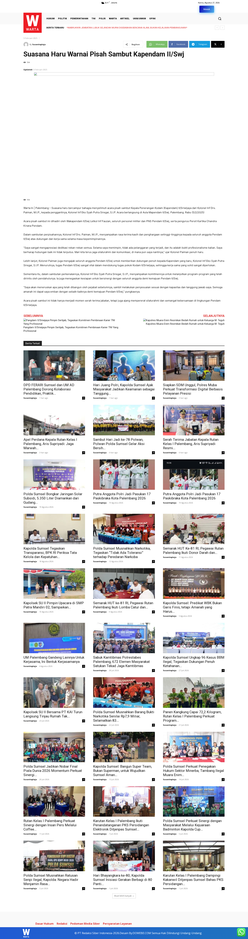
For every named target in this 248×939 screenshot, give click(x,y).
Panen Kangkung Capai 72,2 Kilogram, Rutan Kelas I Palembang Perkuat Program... (192, 716)
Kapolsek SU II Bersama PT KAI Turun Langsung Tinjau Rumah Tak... (52, 714)
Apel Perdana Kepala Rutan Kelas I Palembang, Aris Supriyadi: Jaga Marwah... (50, 444)
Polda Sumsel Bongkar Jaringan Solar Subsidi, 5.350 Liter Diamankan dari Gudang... (52, 498)
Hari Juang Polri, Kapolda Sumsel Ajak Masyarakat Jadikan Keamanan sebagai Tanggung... (124, 389)
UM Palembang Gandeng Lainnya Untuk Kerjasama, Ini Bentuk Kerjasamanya (53, 659)
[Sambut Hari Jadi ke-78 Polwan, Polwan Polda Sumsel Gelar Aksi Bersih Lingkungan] (124, 420)
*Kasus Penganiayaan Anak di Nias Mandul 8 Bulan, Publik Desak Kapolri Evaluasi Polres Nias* (112, 27)
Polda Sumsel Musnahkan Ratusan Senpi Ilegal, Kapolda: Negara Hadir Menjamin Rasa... (50, 879)
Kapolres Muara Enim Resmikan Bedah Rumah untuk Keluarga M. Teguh (185, 323)
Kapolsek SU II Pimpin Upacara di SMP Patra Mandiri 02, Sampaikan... (53, 605)
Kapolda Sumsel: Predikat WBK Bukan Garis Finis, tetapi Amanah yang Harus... (192, 607)
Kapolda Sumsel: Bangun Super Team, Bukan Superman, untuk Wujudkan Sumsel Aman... (122, 770)
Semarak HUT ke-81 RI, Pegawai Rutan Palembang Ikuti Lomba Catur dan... (123, 605)
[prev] (217, 28)
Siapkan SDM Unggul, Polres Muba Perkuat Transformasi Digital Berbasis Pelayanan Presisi (193, 389)
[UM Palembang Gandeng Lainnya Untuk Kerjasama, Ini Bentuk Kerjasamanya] (54, 638)
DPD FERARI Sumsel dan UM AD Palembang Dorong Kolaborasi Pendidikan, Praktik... (48, 389)
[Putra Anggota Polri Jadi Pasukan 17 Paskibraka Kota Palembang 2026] (124, 474)
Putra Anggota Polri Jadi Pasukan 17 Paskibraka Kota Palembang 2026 (122, 496)
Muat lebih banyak (123, 895)
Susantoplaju (39, 44)
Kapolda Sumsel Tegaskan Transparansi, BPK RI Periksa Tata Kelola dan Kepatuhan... (50, 552)
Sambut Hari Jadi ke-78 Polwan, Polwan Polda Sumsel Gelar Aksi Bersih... (119, 444)
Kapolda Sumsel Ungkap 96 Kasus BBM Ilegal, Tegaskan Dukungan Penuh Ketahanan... (193, 661)
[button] (220, 18)
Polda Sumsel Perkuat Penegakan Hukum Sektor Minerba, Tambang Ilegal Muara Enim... (193, 770)
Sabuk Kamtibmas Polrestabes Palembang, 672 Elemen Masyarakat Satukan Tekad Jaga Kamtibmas (121, 661)
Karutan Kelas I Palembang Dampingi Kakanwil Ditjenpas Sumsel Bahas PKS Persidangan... (193, 879)
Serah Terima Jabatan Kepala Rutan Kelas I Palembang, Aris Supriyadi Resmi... (190, 444)
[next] (222, 28)
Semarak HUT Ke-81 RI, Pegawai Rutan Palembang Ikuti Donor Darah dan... (193, 550)
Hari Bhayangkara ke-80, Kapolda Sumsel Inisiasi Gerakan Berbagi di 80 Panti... (122, 879)
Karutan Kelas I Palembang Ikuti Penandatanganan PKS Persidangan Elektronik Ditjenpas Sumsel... (121, 825)
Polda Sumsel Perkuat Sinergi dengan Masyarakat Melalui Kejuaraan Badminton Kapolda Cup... (192, 825)
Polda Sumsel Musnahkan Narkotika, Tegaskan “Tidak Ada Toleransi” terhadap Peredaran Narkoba (121, 552)
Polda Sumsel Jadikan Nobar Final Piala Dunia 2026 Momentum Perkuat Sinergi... (52, 770)
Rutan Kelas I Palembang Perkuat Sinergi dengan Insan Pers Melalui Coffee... (50, 825)
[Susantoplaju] (26, 44)
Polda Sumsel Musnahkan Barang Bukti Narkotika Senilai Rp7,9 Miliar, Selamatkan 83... (123, 716)
